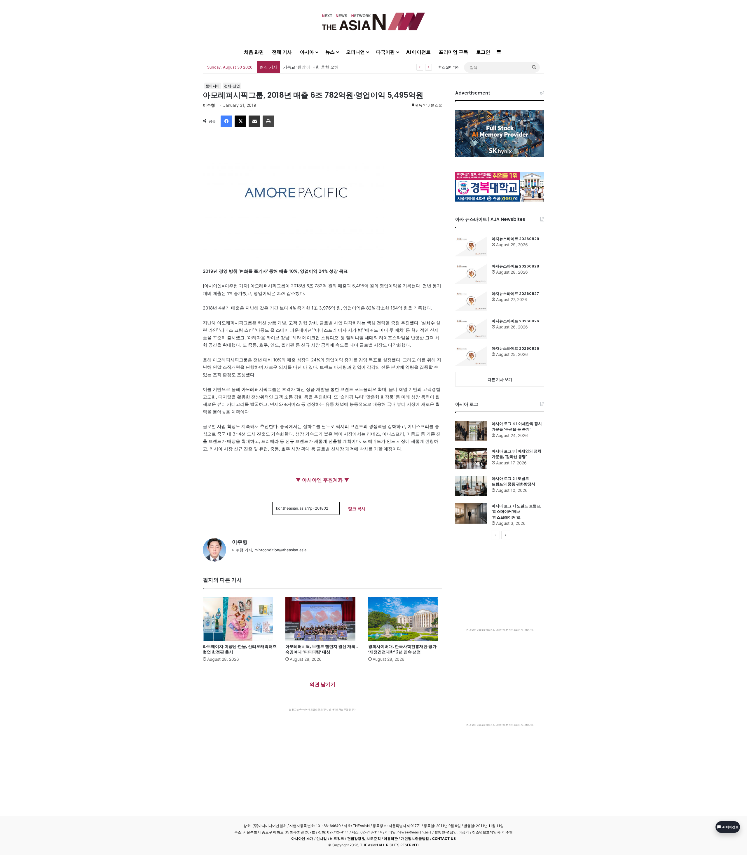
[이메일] (254, 121)
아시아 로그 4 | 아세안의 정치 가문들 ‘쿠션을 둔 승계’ (517, 426)
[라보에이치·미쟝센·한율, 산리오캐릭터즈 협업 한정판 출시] (240, 619)
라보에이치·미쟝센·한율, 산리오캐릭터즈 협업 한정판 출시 (240, 649)
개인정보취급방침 (415, 838)
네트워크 (337, 838)
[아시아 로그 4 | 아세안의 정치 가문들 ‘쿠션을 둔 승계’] (471, 431)
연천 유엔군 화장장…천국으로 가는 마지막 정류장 (328, 66)
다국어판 (385, 52)
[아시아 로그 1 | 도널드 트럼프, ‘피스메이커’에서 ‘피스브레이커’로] (471, 513)
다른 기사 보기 (500, 379)
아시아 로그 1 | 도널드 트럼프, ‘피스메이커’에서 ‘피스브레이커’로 (516, 511)
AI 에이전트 (418, 52)
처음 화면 (254, 52)
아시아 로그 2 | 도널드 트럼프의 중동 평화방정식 (513, 481)
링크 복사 (356, 508)
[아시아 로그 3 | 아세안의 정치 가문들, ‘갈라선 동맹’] (471, 458)
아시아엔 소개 (302, 838)
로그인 (483, 52)
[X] (240, 121)
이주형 (209, 105)
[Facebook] (226, 121)
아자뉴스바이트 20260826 (515, 321)
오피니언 (355, 52)
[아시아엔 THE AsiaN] (373, 21)
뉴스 (330, 52)
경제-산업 (232, 86)
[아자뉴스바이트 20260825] (471, 356)
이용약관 (391, 838)
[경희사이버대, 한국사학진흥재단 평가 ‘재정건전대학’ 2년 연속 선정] (405, 619)
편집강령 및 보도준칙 (364, 838)
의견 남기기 (323, 684)
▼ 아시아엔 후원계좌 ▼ (322, 480)
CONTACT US (444, 838)
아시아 (307, 52)
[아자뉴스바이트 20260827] (471, 301)
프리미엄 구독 (453, 52)
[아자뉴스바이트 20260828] (471, 273)
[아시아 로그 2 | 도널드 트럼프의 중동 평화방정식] (471, 486)
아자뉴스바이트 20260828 (515, 266)
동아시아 (213, 86)
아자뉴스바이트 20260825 (515, 348)
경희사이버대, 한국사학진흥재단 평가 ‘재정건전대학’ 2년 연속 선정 (402, 649)
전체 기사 (282, 52)
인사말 (321, 838)
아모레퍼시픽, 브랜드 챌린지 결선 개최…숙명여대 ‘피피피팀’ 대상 (321, 649)
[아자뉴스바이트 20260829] (471, 246)
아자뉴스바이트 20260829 (515, 239)
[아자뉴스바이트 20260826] (471, 328)
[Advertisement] (322, 755)
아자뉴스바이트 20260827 (515, 293)
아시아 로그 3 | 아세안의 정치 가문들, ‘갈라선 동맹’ (516, 454)
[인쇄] (268, 121)
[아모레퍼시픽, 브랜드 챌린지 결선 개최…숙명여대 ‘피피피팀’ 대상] (322, 619)
